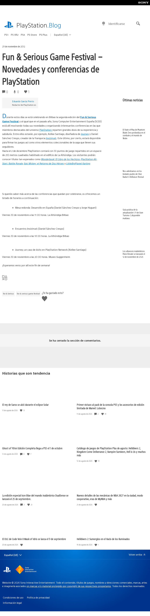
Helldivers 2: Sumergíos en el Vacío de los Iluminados (103, 539)
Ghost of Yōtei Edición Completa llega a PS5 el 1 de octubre (32, 448)
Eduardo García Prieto (23, 101)
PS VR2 (14, 34)
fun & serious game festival (28, 293)
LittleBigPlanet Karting (78, 163)
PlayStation (38, 25)
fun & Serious (8, 293)
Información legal (12, 602)
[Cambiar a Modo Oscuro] (103, 24)
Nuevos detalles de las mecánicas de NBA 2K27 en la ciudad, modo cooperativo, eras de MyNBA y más (110, 497)
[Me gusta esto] (21, 410)
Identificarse (116, 24)
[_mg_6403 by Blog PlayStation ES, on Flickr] (52, 177)
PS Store (32, 34)
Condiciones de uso (13, 597)
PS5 (6, 34)
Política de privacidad (38, 597)
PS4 (23, 34)
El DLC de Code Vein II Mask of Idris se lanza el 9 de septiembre (34, 539)
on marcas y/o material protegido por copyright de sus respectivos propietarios (69, 586)
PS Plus (43, 34)
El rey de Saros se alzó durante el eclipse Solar (25, 404)
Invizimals (51, 138)
